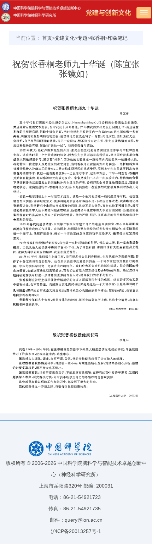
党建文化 (65, 38)
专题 (82, 38)
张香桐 (97, 38)
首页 (47, 38)
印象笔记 (118, 38)
